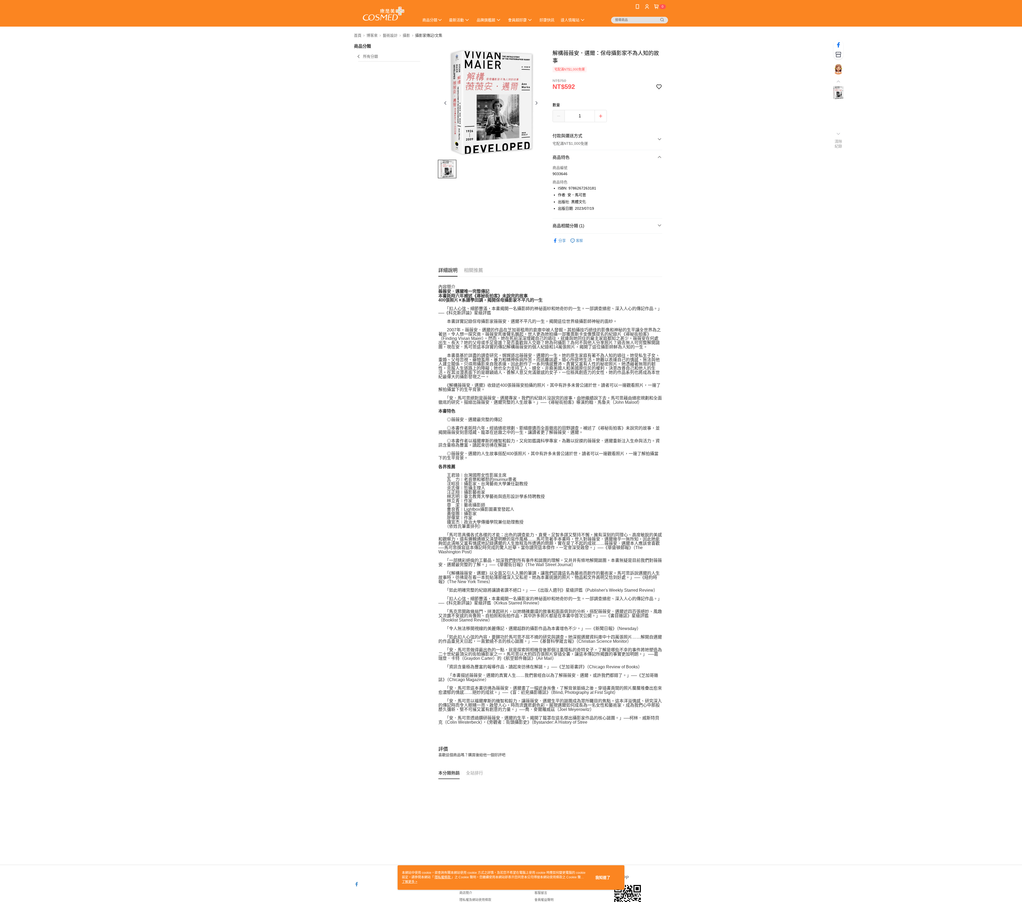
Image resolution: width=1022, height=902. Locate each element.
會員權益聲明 (544, 900)
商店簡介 (465, 893)
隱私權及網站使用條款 (475, 900)
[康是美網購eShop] (383, 14)
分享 (562, 240)
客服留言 (540, 893)
